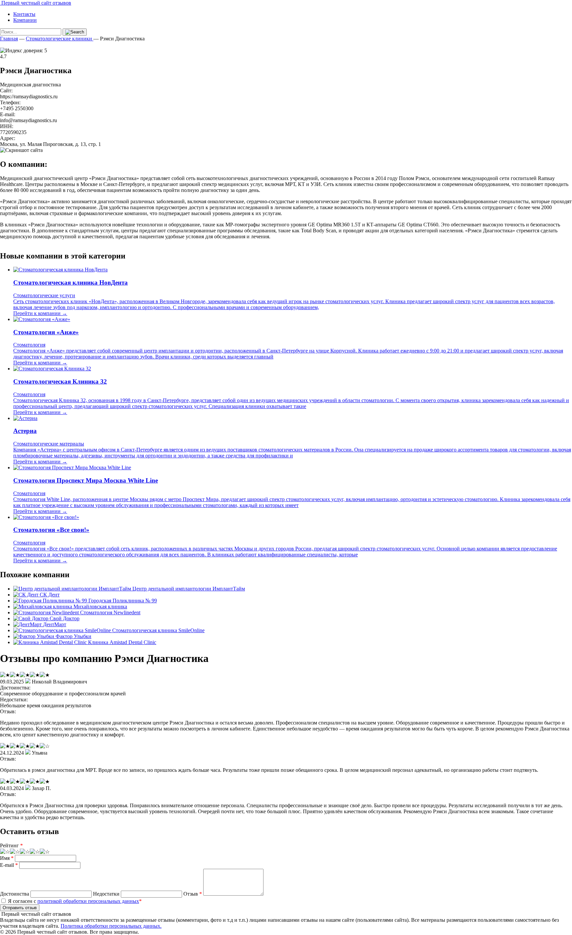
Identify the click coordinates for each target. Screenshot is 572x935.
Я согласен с (74, 901)
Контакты (24, 14)
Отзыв (192, 894)
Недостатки (106, 894)
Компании (25, 20)
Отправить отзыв (20, 907)
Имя (7, 858)
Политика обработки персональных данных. (111, 926)
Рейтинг (11, 845)
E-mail (9, 865)
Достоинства (14, 894)
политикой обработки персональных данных (88, 901)
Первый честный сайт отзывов (35, 3)
